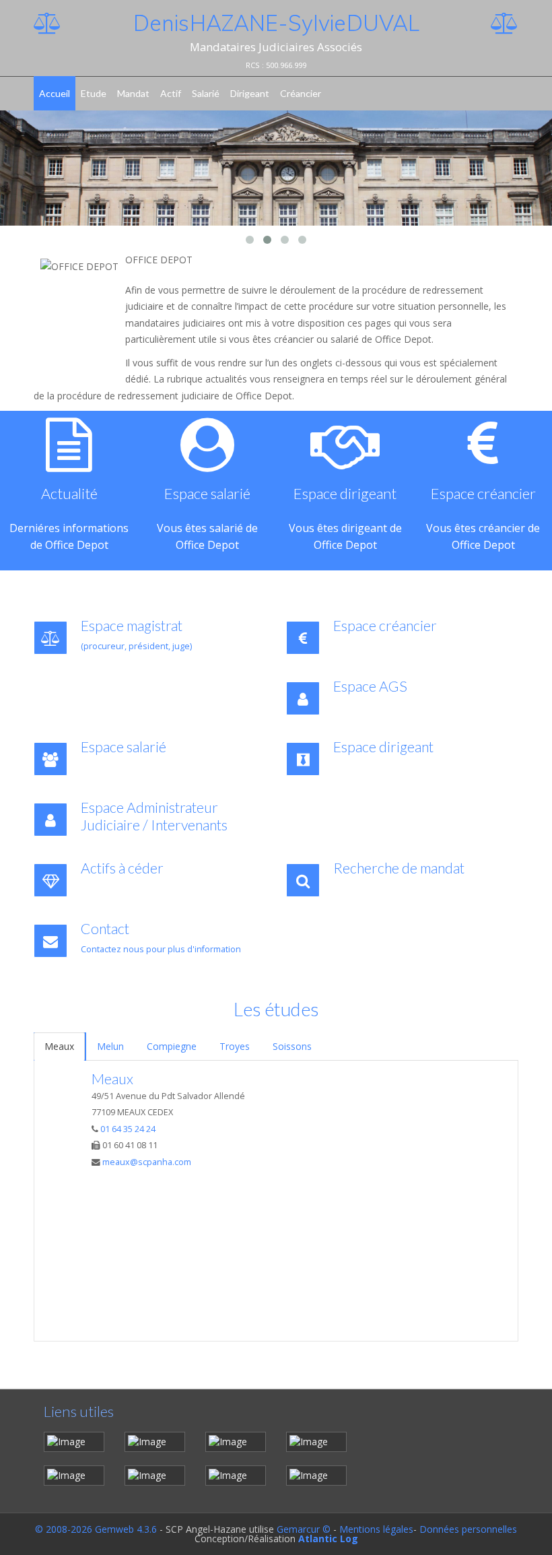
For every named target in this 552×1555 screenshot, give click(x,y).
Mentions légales (376, 1529)
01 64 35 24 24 (128, 1129)
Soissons (292, 1046)
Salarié (205, 93)
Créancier (300, 93)
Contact (105, 928)
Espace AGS (370, 686)
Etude (93, 93)
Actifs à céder (122, 868)
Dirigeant (249, 93)
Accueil (54, 93)
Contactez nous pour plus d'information (161, 949)
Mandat (133, 93)
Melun (110, 1046)
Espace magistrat (131, 625)
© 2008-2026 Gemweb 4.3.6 (96, 1529)
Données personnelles (468, 1529)
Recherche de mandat (398, 868)
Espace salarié (140, 747)
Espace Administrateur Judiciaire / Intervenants (154, 816)
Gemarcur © (304, 1529)
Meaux (59, 1046)
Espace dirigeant (383, 747)
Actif (170, 93)
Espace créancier (385, 625)
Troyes (234, 1046)
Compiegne (172, 1046)
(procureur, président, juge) (136, 646)
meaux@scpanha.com (146, 1162)
